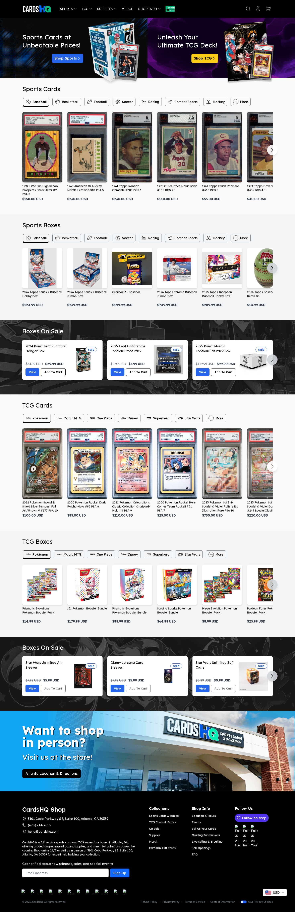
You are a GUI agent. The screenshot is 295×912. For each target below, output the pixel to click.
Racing (153, 102)
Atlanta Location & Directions (51, 773)
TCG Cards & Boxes (162, 822)
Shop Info (147, 9)
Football (100, 102)
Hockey (219, 102)
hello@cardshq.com (43, 832)
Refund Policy (149, 901)
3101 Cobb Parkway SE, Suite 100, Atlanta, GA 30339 (68, 819)
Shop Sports (65, 58)
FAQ (195, 854)
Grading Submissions (206, 835)
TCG (85, 9)
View (32, 372)
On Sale (154, 829)
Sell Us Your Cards (204, 829)
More (244, 102)
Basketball (70, 102)
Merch (127, 9)
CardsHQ (37, 901)
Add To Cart (53, 372)
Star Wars (192, 418)
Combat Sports (185, 102)
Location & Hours (204, 816)
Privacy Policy (171, 901)
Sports (66, 9)
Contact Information (222, 901)
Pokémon (40, 418)
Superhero (161, 418)
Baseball (40, 102)
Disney (133, 418)
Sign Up (119, 873)
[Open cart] (268, 8)
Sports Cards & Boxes (164, 816)
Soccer (127, 102)
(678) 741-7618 (39, 825)
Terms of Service (195, 901)
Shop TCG (203, 58)
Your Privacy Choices (260, 901)
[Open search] (248, 9)
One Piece (104, 418)
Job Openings (201, 848)
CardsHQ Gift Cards (162, 848)
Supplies (105, 9)
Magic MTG (72, 418)
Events (196, 822)
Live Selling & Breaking (207, 841)
